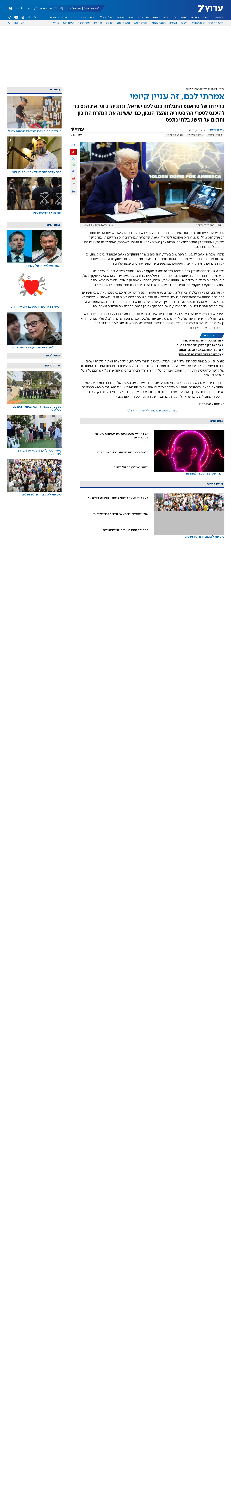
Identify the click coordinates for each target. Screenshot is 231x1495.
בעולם (156, 17)
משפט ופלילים (125, 17)
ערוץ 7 (221, 89)
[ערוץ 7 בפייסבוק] (29, 17)
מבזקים (207, 17)
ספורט (109, 23)
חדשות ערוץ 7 (207, 10)
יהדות (74, 17)
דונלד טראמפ (215, 135)
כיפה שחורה (198, 23)
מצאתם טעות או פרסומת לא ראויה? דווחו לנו (152, 410)
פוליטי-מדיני (180, 17)
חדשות (219, 17)
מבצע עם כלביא (174, 135)
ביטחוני (195, 17)
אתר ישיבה (84, 23)
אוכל (83, 17)
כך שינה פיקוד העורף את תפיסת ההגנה (199, 345)
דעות (93, 17)
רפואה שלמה (158, 23)
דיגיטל (184, 23)
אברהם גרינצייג (195, 135)
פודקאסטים (143, 17)
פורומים (97, 23)
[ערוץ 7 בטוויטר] (35, 17)
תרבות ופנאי (123, 23)
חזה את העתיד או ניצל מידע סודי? (202, 340)
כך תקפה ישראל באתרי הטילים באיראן (199, 354)
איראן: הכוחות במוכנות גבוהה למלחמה (199, 349)
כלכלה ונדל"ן (107, 17)
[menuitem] (219, 17)
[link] (189, 457)
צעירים (173, 23)
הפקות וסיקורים (58, 17)
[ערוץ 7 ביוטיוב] (16, 17)
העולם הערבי (140, 23)
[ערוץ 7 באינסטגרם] (23, 17)
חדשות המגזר (216, 23)
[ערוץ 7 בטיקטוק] (10, 17)
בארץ (167, 17)
